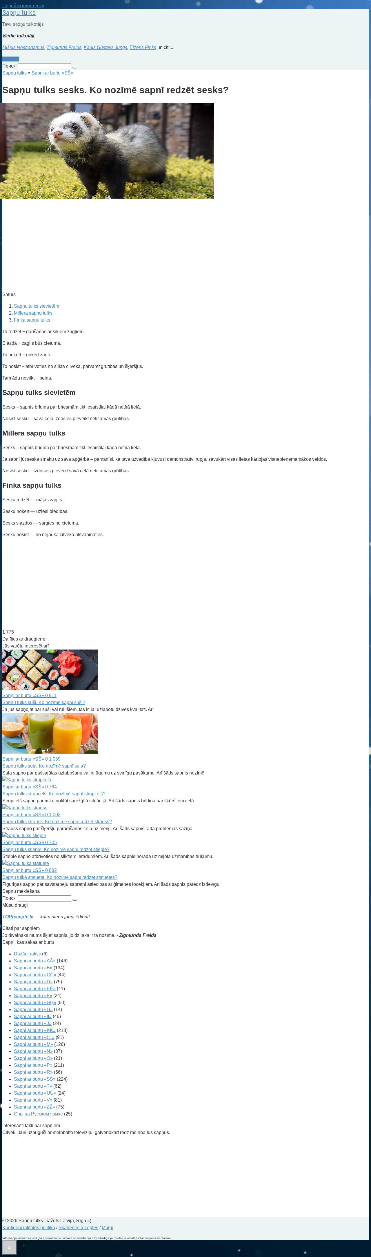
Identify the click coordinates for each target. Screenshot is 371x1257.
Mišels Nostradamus (23, 47)
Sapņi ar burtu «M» (33, 1044)
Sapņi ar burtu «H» (33, 1009)
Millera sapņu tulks (33, 313)
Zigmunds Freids (64, 47)
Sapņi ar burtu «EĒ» (35, 988)
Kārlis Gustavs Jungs (105, 47)
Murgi (107, 1227)
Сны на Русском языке (38, 1113)
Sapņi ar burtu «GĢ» (35, 1002)
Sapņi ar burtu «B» (33, 967)
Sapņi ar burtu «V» (33, 1100)
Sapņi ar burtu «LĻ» (34, 1037)
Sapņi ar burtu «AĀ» (35, 960)
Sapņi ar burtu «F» (33, 995)
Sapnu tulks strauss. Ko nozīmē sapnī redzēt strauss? (57, 821)
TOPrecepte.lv (17, 916)
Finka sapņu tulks (32, 320)
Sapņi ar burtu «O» (33, 1058)
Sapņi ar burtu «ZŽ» (34, 1106)
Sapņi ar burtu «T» (33, 1086)
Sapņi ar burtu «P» (33, 1065)
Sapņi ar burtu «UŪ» (35, 1093)
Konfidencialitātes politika (28, 1227)
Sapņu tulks (19, 12)
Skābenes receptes (78, 1227)
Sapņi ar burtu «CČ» (35, 974)
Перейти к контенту (23, 5)
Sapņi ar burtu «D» (33, 981)
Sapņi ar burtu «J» (33, 1023)
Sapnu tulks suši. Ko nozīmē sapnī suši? (43, 702)
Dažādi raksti (27, 953)
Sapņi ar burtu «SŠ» (35, 1079)
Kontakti (10, 59)
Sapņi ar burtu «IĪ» (33, 1016)
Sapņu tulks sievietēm (36, 306)
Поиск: (10, 66)
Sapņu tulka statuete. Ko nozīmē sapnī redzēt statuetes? (59, 877)
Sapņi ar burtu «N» (33, 1051)
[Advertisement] (176, 245)
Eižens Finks (143, 47)
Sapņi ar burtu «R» (33, 1072)
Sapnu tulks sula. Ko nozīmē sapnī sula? (44, 765)
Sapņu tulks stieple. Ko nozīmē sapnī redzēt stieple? (56, 849)
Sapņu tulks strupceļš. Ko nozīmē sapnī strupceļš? (54, 793)
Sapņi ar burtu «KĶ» (35, 1030)
